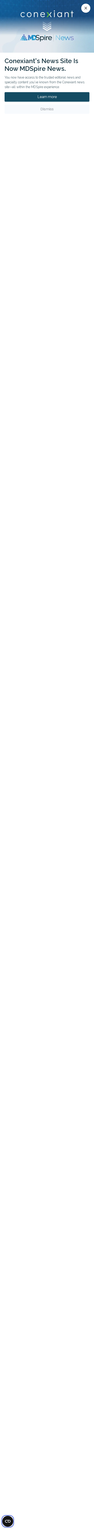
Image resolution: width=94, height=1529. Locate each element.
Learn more (47, 97)
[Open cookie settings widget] (7, 1521)
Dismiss (47, 109)
